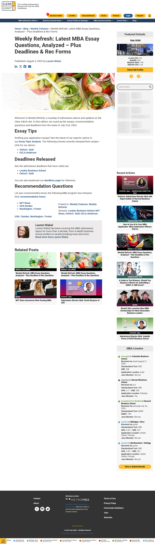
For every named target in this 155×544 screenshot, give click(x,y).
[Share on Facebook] (25, 66)
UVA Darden (25, 205)
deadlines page (52, 180)
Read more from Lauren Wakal (51, 237)
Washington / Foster (30, 208)
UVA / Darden (22, 216)
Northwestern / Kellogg (114, 540)
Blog (25, 28)
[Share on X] (20, 66)
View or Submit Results (135, 467)
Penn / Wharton (143, 540)
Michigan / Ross (27, 540)
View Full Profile (135, 70)
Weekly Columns (39, 28)
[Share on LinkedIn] (16, 66)
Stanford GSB (129, 540)
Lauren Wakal (53, 61)
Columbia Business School (44, 540)
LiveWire (3, 541)
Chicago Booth (14, 540)
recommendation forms (32, 196)
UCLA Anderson (27, 152)
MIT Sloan (24, 203)
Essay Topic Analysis (30, 141)
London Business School (32, 170)
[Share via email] (29, 66)
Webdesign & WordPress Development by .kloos (77, 533)
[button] (131, 76)
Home (18, 28)
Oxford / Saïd (26, 149)
